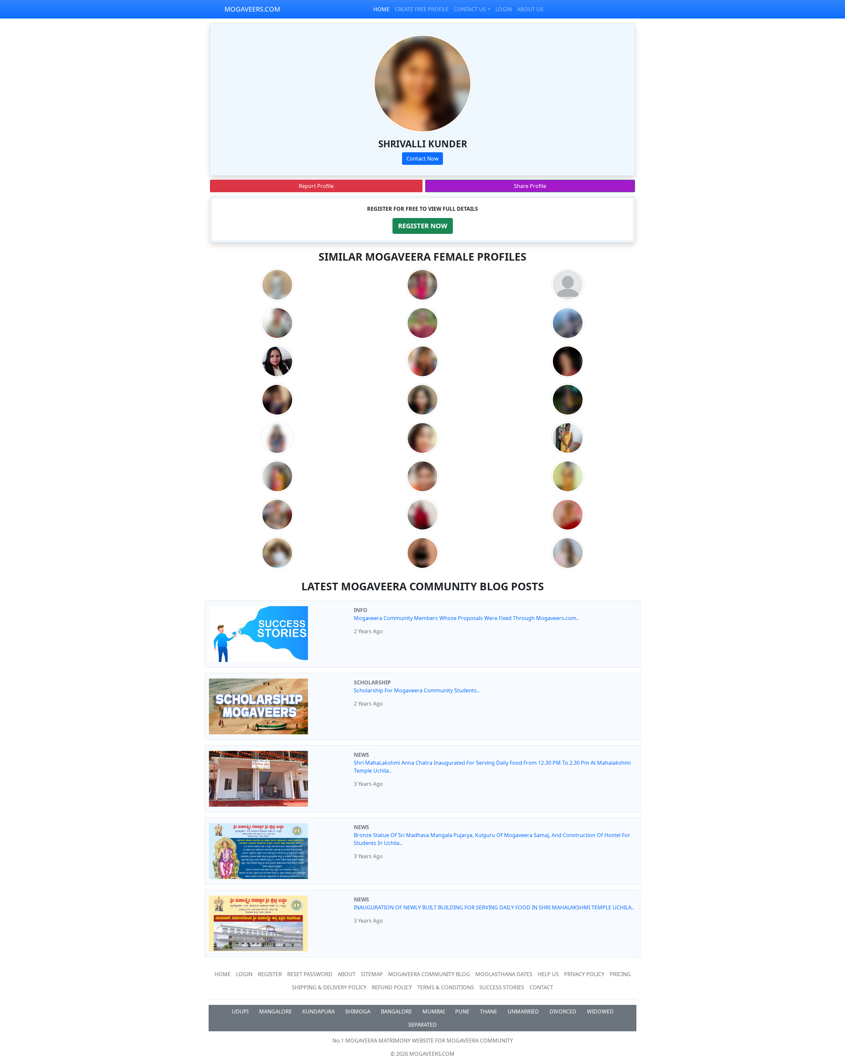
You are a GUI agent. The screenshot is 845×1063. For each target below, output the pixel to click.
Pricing (620, 974)
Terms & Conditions (445, 987)
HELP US (548, 974)
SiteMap (372, 974)
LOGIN (503, 9)
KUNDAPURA (318, 1011)
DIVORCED (563, 1011)
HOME (381, 9)
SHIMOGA (357, 1011)
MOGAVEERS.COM (252, 9)
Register (270, 974)
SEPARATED (422, 1024)
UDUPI (240, 1011)
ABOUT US (530, 9)
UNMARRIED (523, 1011)
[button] (422, 226)
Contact (541, 987)
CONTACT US (470, 9)
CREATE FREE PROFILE (422, 9)
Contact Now (422, 158)
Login (244, 974)
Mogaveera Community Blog (429, 974)
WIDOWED (600, 1011)
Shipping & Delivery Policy (329, 987)
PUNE (462, 1011)
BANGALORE (396, 1011)
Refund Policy (392, 987)
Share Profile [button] (530, 186)
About (346, 974)
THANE (488, 1011)
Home (223, 974)
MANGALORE (275, 1011)
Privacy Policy (584, 974)
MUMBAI (433, 1011)
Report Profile (316, 186)
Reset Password (309, 974)
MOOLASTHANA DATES (503, 974)
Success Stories (501, 987)
